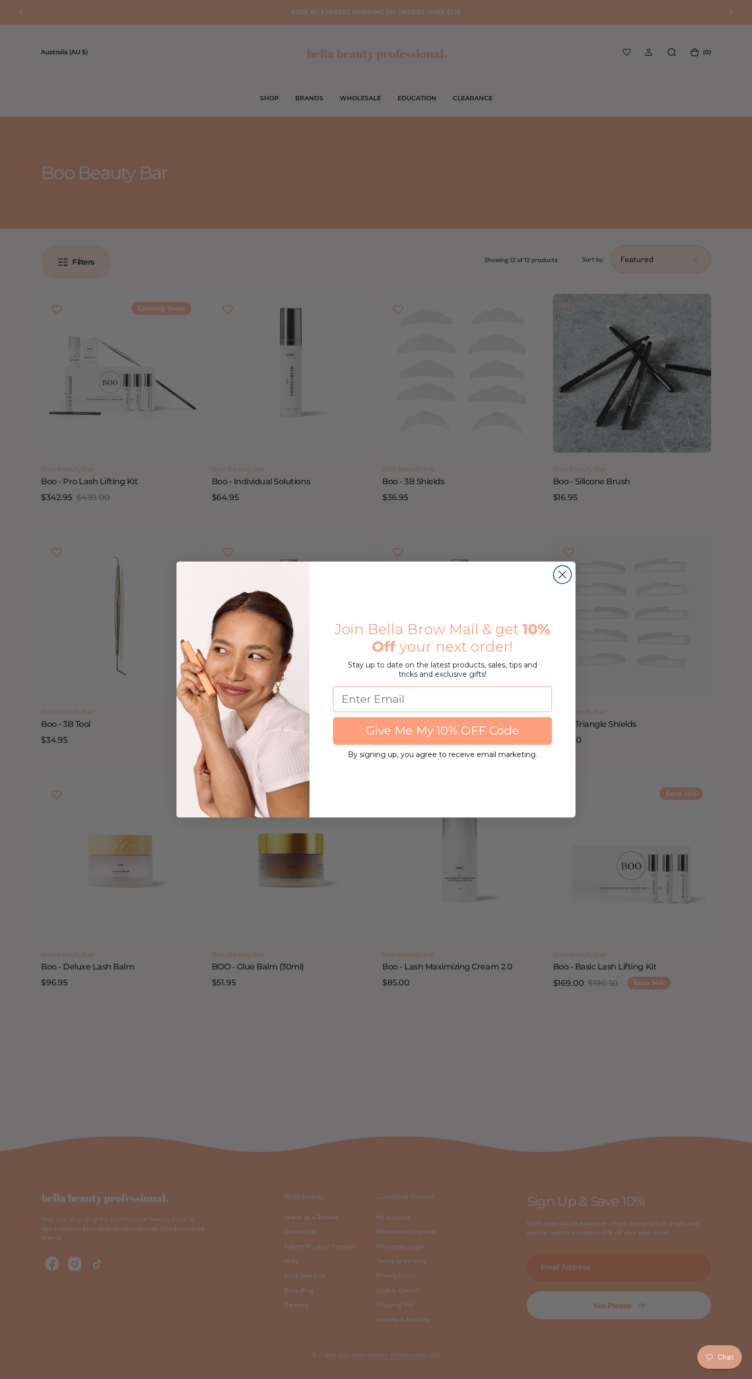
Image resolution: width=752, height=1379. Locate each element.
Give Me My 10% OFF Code (442, 730)
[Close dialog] (562, 575)
